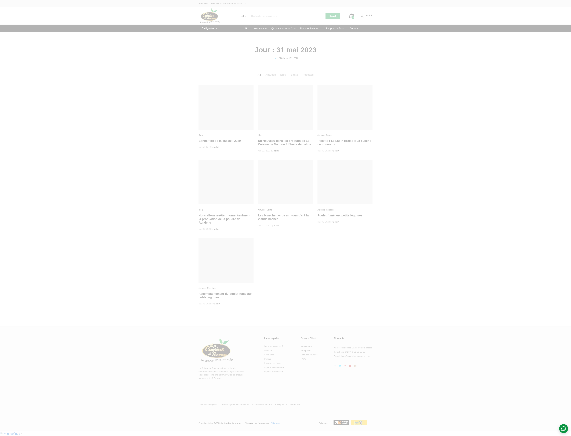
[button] (563, 428)
